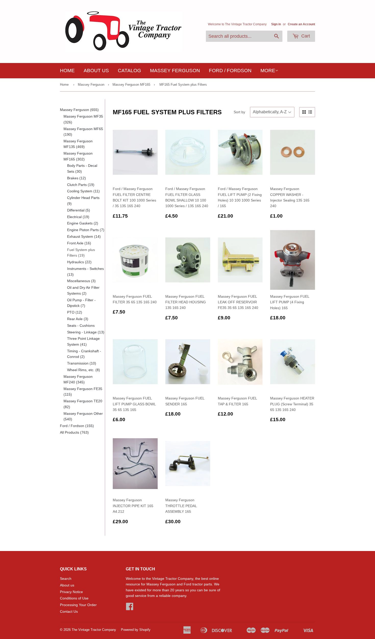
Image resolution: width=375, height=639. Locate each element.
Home (67, 70)
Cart (305, 36)
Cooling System (83, 191)
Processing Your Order (78, 605)
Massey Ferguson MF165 (131, 84)
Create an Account (301, 24)
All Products (74, 432)
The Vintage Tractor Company (94, 630)
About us (96, 70)
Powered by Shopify (136, 630)
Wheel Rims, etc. (83, 370)
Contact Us (69, 611)
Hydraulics (79, 262)
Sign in (276, 24)
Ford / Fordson (230, 70)
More (267, 70)
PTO (74, 312)
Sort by (239, 112)
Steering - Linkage (85, 332)
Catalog (129, 70)
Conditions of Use (74, 598)
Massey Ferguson (175, 70)
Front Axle (79, 243)
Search (65, 579)
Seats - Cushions (81, 325)
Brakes (76, 178)
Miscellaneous (81, 281)
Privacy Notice (71, 592)
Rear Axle (77, 319)
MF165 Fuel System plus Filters (183, 84)
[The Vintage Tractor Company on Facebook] (129, 608)
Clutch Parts (80, 185)
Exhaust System (84, 236)
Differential (78, 210)
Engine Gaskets (82, 223)
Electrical (78, 217)
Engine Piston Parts (85, 230)
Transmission (81, 363)
